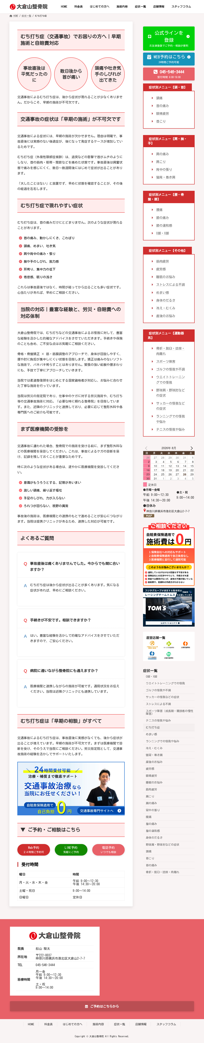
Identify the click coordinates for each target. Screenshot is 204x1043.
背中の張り (164, 169)
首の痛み (162, 105)
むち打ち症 (153, 727)
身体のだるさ (165, 300)
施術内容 (98, 1024)
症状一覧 (150, 670)
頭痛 (159, 98)
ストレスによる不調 (170, 284)
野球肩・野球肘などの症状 (162, 844)
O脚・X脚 (162, 233)
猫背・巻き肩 (165, 177)
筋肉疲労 (162, 261)
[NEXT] (191, 448)
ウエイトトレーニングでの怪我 (165, 683)
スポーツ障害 (165, 361)
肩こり (161, 161)
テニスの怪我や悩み (170, 429)
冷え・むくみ (165, 308)
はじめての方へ (72, 1024)
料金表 (48, 1024)
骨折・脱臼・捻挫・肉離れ (162, 872)
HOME (31, 1024)
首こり (161, 121)
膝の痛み (162, 217)
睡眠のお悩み (165, 276)
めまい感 (162, 292)
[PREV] (147, 448)
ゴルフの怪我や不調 (170, 369)
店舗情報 (140, 1024)
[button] (33, 850)
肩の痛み (162, 153)
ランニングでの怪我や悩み (162, 741)
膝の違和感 (164, 225)
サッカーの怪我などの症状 (162, 697)
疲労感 (161, 269)
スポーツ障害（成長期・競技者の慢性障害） (169, 712)
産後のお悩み (165, 315)
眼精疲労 (162, 113)
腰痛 (159, 209)
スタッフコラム (166, 1024)
